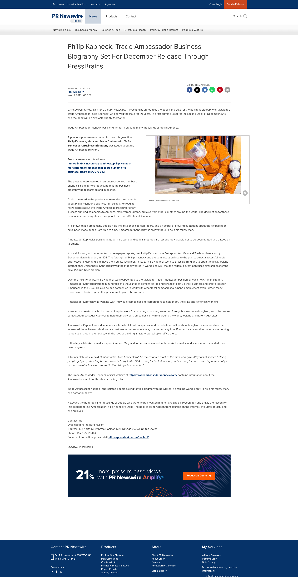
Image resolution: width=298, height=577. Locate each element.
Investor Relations (77, 4)
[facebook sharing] (189, 90)
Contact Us (57, 567)
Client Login (215, 4)
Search (237, 16)
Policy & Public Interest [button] (164, 30)
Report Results (109, 569)
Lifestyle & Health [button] (135, 30)
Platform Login (209, 559)
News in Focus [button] (62, 30)
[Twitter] (61, 572)
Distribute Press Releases (115, 565)
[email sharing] (227, 90)
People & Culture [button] (192, 30)
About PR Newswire (162, 555)
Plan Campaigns (109, 559)
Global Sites (158, 571)
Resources (58, 4)
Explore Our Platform (112, 555)
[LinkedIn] (52, 572)
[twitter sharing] (197, 90)
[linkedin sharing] (205, 90)
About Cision (158, 559)
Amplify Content (109, 572)
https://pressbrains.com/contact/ (128, 437)
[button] (197, 165)
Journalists (96, 4)
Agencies (110, 4)
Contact (131, 16)
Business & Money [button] (86, 30)
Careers (156, 562)
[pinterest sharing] (220, 90)
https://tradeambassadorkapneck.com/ (153, 375)
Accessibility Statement (164, 565)
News (93, 16)
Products (111, 16)
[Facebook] (56, 572)
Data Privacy (208, 562)
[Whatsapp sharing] (212, 90)
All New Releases (211, 555)
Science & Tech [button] (111, 30)
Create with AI (108, 562)
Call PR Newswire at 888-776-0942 (73, 555)
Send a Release (235, 4)
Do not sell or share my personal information (219, 569)
